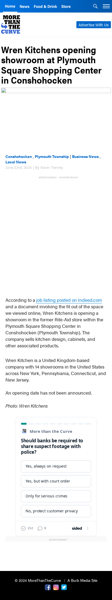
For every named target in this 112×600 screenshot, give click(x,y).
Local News (15, 161)
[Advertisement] (56, 235)
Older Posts (56, 553)
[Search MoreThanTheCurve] (95, 7)
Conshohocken (18, 156)
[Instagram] (56, 587)
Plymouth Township (52, 156)
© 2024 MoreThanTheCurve (38, 580)
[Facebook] (48, 587)
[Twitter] (64, 587)
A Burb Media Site (82, 580)
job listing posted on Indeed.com (69, 300)
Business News (85, 156)
